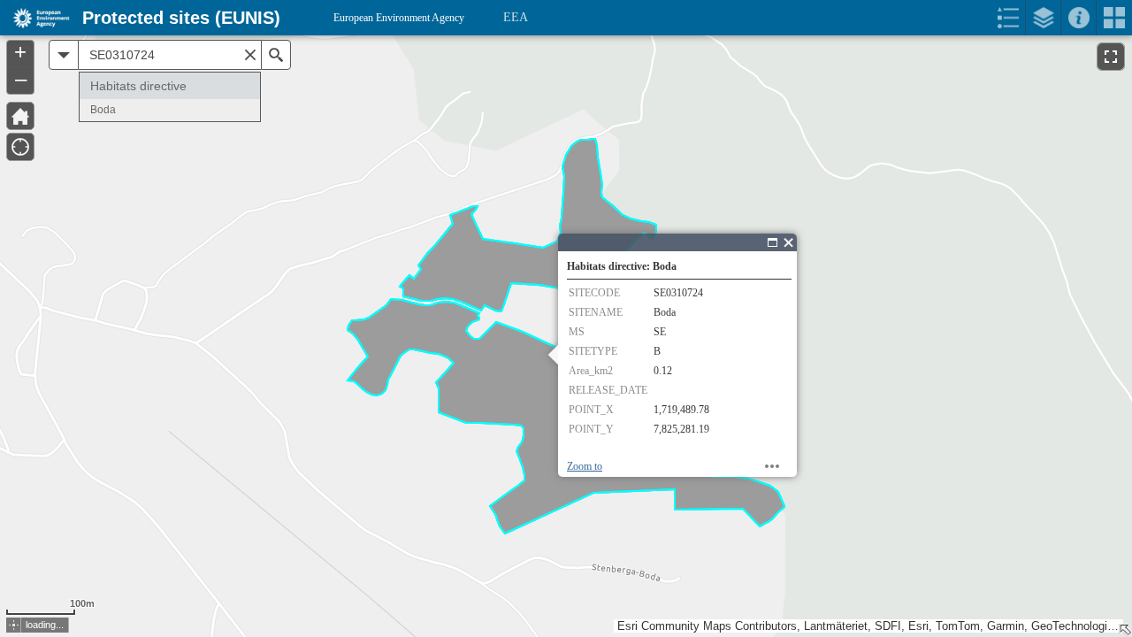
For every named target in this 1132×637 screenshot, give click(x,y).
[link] (36, 17)
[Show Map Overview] (1125, 630)
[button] (13, 625)
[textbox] (170, 55)
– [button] (21, 78)
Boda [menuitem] (103, 110)
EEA (515, 17)
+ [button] (20, 52)
